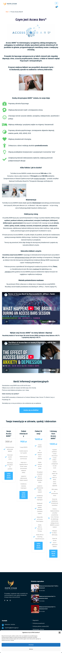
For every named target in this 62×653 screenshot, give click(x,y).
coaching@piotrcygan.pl (11, 627)
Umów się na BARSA (9, 476)
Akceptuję (31, 645)
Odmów (31, 649)
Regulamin (36, 620)
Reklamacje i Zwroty (38, 629)
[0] (56, 7)
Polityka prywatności (39, 623)
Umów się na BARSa (24, 495)
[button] (59, 632)
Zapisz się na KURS (53, 553)
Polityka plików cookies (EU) (41, 626)
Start (7, 12)
